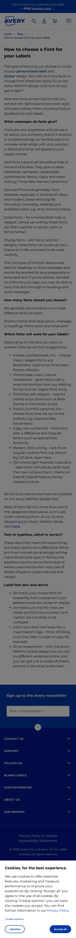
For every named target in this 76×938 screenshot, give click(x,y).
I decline (14, 929)
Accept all (60, 929)
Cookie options (14, 919)
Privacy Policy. (58, 910)
